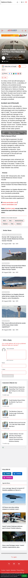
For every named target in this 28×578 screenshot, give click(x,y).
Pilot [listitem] (11, 223)
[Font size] (18, 2)
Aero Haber (17, 57)
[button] (25, 30)
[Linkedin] (19, 564)
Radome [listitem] (18, 223)
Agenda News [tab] (6, 483)
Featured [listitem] (4, 223)
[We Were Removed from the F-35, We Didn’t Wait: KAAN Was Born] (14, 425)
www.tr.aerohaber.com (9, 204)
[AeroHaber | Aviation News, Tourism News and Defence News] (12, 30)
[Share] (26, 2)
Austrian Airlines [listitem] (18, 220)
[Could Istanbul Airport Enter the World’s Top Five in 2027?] (14, 403)
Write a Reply (7, 340)
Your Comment (10, 348)
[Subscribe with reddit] (22, 66)
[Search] (22, 30)
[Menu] (2, 30)
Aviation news (10, 208)
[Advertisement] (14, 14)
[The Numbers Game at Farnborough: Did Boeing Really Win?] (14, 414)
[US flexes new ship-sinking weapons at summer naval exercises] (14, 502)
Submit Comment (8, 376)
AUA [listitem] (10, 220)
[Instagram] (14, 564)
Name (3, 362)
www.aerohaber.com (10, 202)
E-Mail (3, 369)
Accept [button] (24, 575)
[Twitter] (9, 564)
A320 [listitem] (4, 220)
